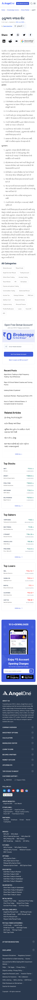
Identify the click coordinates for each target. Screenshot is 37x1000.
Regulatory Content (24, 955)
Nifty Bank (14, 834)
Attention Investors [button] (10, 942)
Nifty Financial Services (11, 836)
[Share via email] (16, 41)
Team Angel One (7, 26)
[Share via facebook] (30, 34)
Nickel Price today (23, 903)
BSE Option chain (26, 865)
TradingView (7, 822)
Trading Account (24, 272)
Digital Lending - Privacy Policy (12, 970)
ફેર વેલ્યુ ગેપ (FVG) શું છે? (13, 417)
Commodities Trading (9, 290)
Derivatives (24, 281)
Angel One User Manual (9, 272)
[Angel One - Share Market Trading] (8, 3)
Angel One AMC (7, 803)
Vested (28, 819)
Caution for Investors (9, 986)
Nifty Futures (7, 847)
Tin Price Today (24, 905)
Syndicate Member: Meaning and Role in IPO (18, 396)
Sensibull (6, 819)
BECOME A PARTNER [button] (9, 754)
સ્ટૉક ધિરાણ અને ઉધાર (12, 423)
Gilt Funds (6, 930)
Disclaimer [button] (6, 950)
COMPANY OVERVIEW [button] (9, 727)
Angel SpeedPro (8, 811)
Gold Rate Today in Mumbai (12, 872)
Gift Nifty (26, 841)
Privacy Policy (20, 967)
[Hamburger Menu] (34, 3)
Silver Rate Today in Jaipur (12, 894)
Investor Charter (26, 973)
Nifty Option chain (9, 858)
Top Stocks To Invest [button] (10, 771)
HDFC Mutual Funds (24, 914)
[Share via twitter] (24, 34)
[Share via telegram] (11, 34)
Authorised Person (24, 290)
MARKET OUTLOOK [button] (8, 760)
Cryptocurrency (7, 304)
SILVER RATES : (7, 885)
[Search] (31, 3)
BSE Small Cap (8, 841)
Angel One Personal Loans (10, 973)
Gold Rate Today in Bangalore (12, 881)
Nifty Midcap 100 (8, 838)
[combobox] (20, 26)
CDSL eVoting (6, 980)
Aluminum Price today (26, 901)
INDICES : (5, 831)
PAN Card (30, 295)
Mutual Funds (19, 268)
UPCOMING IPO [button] (7, 765)
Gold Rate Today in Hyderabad (13, 879)
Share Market (6, 281)
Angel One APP (7, 809)
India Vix (18, 841)
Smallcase (14, 819)
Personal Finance (21, 304)
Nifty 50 (6, 834)
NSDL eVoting (17, 980)
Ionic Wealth (18, 803)
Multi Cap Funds (8, 932)
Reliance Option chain (10, 865)
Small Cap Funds (8, 927)
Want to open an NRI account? (18, 360)
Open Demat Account (22, 3)
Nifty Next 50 (25, 836)
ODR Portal (27, 980)
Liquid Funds (18, 925)
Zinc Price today (8, 903)
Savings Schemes (19, 295)
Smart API (28, 309)
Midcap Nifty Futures (10, 849)
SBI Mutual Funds (26, 912)
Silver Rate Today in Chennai (12, 892)
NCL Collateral (23, 977)
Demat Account (7, 268)
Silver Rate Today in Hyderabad (13, 887)
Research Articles (20, 300)
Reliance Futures (25, 849)
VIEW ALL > (18, 454)
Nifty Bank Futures (21, 847)
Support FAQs (21, 780)
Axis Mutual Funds (9, 914)
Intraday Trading (23, 277)
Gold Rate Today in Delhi (11, 874)
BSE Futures (7, 852)
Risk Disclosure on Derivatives (12, 983)
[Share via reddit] (10, 41)
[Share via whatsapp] (17, 34)
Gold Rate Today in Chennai (12, 876)
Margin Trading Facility (22, 811)
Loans (20, 309)
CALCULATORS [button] (7, 738)
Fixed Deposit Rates (18, 813)
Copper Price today (9, 901)
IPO (15, 281)
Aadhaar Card (7, 300)
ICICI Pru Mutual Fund (10, 916)
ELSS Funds (7, 925)
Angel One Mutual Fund (10, 912)
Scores (27, 959)
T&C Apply (11, 967)
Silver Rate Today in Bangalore (13, 890)
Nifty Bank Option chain (11, 861)
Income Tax (6, 295)
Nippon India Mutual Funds (12, 919)
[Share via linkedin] (3, 41)
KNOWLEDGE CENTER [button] (9, 743)
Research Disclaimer (9, 955)
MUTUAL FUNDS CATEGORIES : (12, 923)
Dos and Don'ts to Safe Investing (12, 959)
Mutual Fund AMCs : (9, 909)
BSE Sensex (21, 838)
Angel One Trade (19, 809)
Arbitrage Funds (21, 927)
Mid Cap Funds (17, 930)
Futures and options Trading (11, 286)
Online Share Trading (9, 277)
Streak (22, 819)
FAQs (4, 967)
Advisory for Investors (9, 977)
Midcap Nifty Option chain (12, 863)
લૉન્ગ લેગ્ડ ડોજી (10, 438)
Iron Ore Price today (9, 905)
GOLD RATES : (7, 869)
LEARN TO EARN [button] (7, 749)
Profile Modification (8, 309)
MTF (4, 313)
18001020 (9, 780)
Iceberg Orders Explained (12, 390)
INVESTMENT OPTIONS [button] (10, 733)
